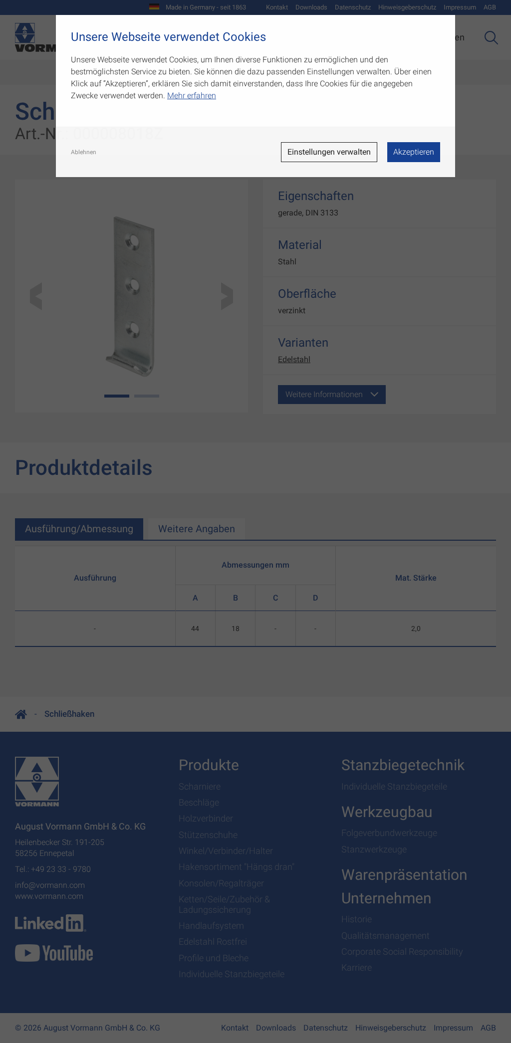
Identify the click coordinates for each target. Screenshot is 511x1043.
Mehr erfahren (191, 95)
